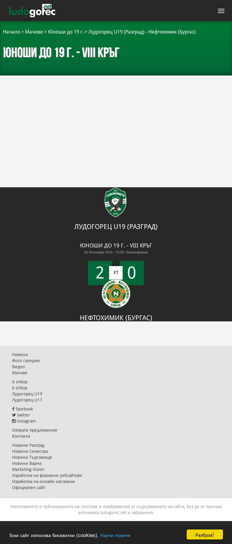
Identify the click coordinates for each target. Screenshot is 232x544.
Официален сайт (28, 487)
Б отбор (19, 387)
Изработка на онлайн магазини (43, 481)
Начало (11, 32)
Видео (18, 366)
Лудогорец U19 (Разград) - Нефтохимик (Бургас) (142, 32)
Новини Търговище (32, 457)
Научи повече (115, 535)
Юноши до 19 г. (65, 32)
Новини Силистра (30, 451)
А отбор (19, 381)
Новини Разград (28, 445)
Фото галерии (26, 360)
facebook (23, 409)
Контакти (21, 436)
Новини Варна (26, 463)
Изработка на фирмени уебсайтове (47, 475)
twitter (23, 415)
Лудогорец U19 (27, 393)
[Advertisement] (116, 121)
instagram (26, 421)
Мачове (34, 32)
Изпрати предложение (34, 430)
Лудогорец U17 (27, 400)
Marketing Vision (28, 469)
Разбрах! (204, 534)
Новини (20, 354)
